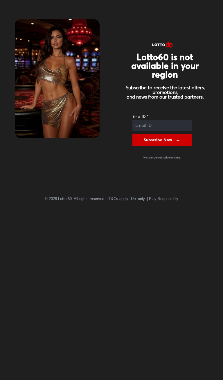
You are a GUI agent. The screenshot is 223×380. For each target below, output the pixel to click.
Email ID (140, 117)
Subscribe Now (158, 140)
